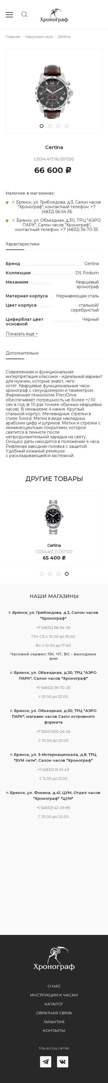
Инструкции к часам (54, 995)
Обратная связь (54, 1013)
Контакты (54, 1030)
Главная (13, 36)
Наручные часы (39, 36)
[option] (54, 91)
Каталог (54, 1004)
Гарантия (54, 1021)
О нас (54, 986)
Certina (54, 545)
